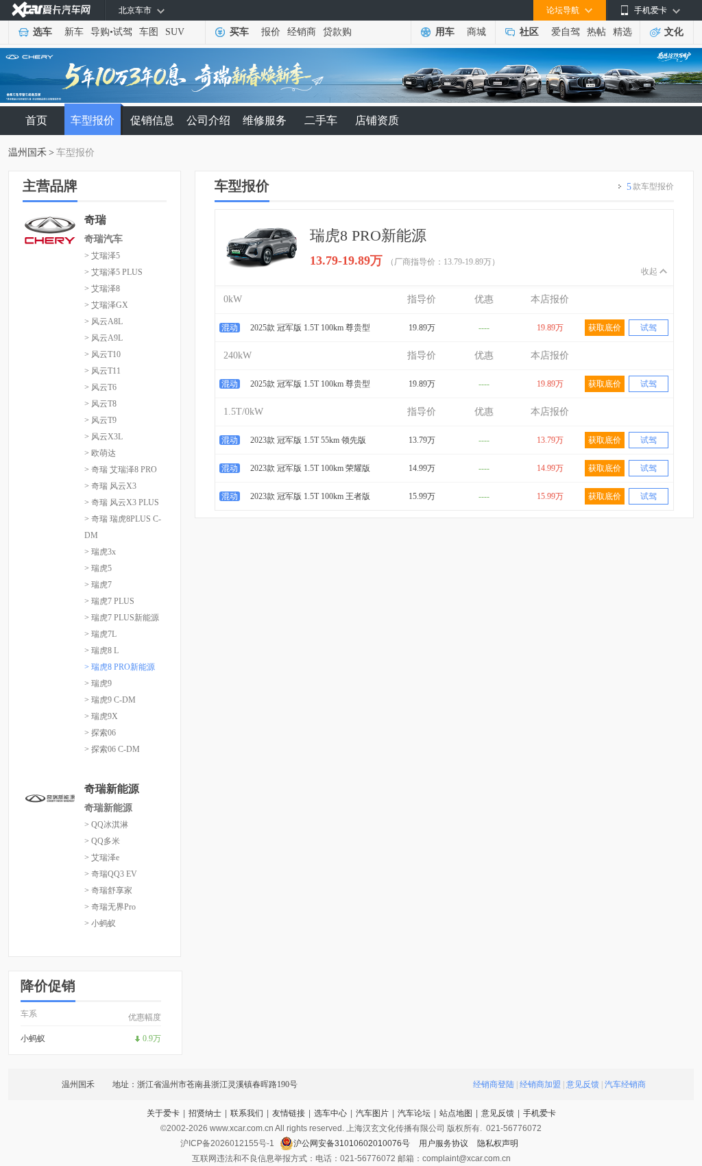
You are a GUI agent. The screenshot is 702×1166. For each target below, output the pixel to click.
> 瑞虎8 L (101, 650)
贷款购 (337, 32)
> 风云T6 (100, 387)
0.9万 (152, 1038)
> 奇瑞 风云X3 (110, 486)
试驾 (122, 32)
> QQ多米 (102, 841)
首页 (36, 120)
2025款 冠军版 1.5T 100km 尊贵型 (310, 327)
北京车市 (135, 10)
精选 (622, 32)
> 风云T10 (102, 354)
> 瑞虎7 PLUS (109, 601)
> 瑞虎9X (101, 716)
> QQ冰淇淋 (106, 824)
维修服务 (265, 120)
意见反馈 (582, 1084)
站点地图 (455, 1113)
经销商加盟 (540, 1084)
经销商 (301, 32)
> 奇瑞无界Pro (110, 907)
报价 (270, 32)
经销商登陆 (493, 1084)
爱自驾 (565, 32)
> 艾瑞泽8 (102, 288)
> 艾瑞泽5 (102, 255)
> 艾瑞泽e (101, 857)
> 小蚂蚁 (100, 923)
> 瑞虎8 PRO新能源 (119, 667)
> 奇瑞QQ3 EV (110, 874)
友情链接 (288, 1113)
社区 (529, 32)
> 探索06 (100, 733)
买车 (239, 32)
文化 (673, 32)
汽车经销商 (625, 1084)
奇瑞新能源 (108, 808)
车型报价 (92, 120)
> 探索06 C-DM (112, 749)
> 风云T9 (100, 420)
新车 (74, 32)
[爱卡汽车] (51, 10)
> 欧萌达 (100, 453)
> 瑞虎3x (100, 552)
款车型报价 (650, 187)
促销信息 (152, 120)
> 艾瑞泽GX (106, 305)
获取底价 (604, 327)
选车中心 (330, 1113)
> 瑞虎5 (98, 568)
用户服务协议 (444, 1143)
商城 (476, 32)
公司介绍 (208, 120)
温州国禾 (27, 152)
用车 (445, 32)
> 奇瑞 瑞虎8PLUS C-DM (122, 527)
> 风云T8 (100, 404)
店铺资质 (377, 120)
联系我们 (246, 1113)
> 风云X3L (103, 436)
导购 (100, 32)
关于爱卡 (163, 1113)
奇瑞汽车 (103, 239)
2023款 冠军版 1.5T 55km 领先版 (308, 440)
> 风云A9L (103, 338)
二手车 (320, 120)
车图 (148, 32)
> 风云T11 (102, 371)
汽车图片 (372, 1113)
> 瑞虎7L (100, 634)
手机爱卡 (539, 1113)
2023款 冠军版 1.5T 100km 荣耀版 (310, 468)
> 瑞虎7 (98, 585)
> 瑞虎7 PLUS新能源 (121, 617)
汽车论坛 (414, 1113)
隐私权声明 (497, 1143)
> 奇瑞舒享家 (108, 890)
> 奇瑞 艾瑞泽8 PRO (120, 469)
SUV (174, 32)
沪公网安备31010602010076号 (352, 1143)
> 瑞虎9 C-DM (110, 700)
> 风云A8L (103, 321)
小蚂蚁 (33, 1038)
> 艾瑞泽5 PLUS (113, 272)
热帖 (596, 32)
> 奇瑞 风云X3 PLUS (121, 502)
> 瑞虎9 (98, 683)
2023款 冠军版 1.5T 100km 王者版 (310, 496)
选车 (42, 32)
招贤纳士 (205, 1113)
